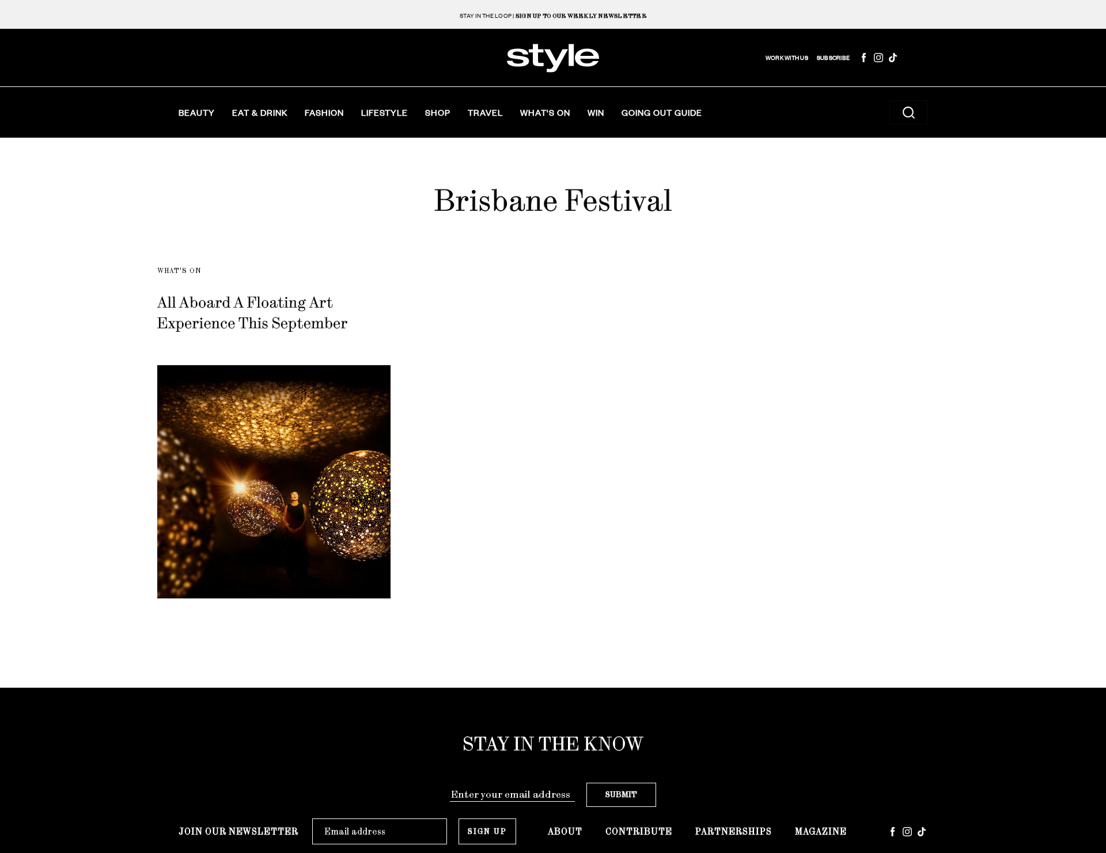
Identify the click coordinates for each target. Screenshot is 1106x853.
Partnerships (733, 831)
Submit (621, 794)
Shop (437, 112)
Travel (485, 112)
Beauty (197, 112)
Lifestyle (384, 112)
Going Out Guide (662, 112)
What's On (545, 112)
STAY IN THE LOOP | (553, 16)
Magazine (821, 831)
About (565, 831)
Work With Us (787, 58)
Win (596, 112)
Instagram (878, 57)
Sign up (487, 831)
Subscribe (833, 58)
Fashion (324, 112)
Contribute (638, 831)
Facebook (864, 57)
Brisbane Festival (553, 200)
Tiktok (893, 57)
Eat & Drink (259, 112)
